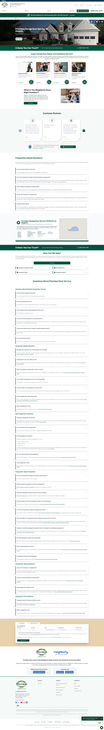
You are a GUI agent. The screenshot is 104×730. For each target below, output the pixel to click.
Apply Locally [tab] (82, 5)
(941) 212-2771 (21, 691)
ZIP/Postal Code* (78, 627)
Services (39, 683)
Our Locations (77, 686)
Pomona (39, 232)
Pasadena (39, 231)
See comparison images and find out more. (64, 591)
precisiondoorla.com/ (19, 699)
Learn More (20, 82)
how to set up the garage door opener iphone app (49, 512)
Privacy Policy (37, 634)
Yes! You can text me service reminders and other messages (29, 632)
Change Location (14, 6)
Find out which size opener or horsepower (25, 487)
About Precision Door (60, 687)
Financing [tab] (76, 5)
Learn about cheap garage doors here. (68, 457)
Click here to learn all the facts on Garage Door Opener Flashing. (55, 522)
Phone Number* (61, 627)
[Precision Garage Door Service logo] (4, 5)
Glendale (19, 237)
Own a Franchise (59, 690)
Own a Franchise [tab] (89, 5)
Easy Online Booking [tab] (83, 10)
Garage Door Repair (23, 73)
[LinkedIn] (102, 21)
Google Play (70, 672)
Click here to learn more (22, 495)
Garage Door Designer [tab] (98, 5)
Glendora (29, 231)
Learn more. (52, 448)
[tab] (4, 11)
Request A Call (23, 640)
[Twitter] (94, 21)
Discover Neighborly (38, 672)
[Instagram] (99, 21)
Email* (46, 627)
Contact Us (58, 692)
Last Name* (33, 627)
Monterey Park (30, 234)
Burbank (19, 234)
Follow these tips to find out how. (45, 409)
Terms (33, 634)
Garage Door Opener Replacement (76, 74)
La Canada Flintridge (31, 232)
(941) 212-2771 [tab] (97, 11)
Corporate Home (77, 690)
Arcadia (19, 233)
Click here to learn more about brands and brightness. (46, 559)
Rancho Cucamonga (41, 233)
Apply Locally (59, 694)
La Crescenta (30, 233)
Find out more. (43, 422)
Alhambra (19, 232)
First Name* (19, 627)
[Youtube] (97, 21)
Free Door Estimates (41, 73)
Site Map (76, 688)
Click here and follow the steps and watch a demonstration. (52, 504)
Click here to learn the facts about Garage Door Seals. (74, 613)
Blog (75, 683)
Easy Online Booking (69, 146)
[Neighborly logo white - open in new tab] (3, 0)
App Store (61, 672)
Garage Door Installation (59, 73)
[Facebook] (91, 21)
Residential (22, 623)
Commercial (34, 623)
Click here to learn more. (75, 541)
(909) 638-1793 (84, 48)
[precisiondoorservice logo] (24, 684)
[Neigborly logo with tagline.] (61, 653)
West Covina (50, 232)
